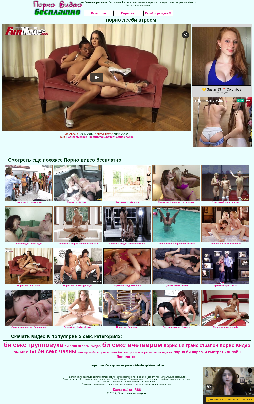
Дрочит (109, 136)
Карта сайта (122, 389)
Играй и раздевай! (158, 13)
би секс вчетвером (132, 344)
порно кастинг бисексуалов (156, 352)
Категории (98, 13)
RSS (137, 389)
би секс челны (57, 351)
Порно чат (128, 13)
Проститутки (96, 136)
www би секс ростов (125, 352)
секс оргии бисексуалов (93, 352)
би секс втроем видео (82, 346)
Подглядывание (76, 136)
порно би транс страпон (191, 345)
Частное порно (124, 136)
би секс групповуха (33, 344)
